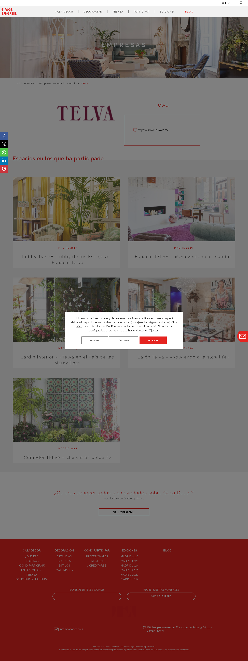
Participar (142, 11)
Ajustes (94, 340)
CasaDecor (9, 11)
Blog (189, 11)
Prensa (118, 11)
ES (223, 3)
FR (235, 3)
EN (228, 3)
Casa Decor (64, 11)
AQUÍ (79, 326)
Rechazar (124, 340)
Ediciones (167, 11)
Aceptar (153, 340)
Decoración (93, 11)
